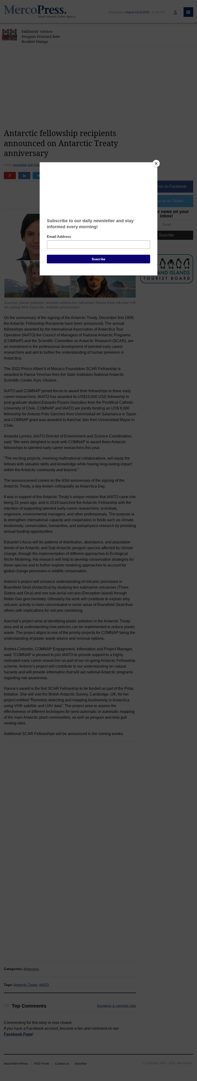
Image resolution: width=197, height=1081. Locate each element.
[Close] (156, 163)
